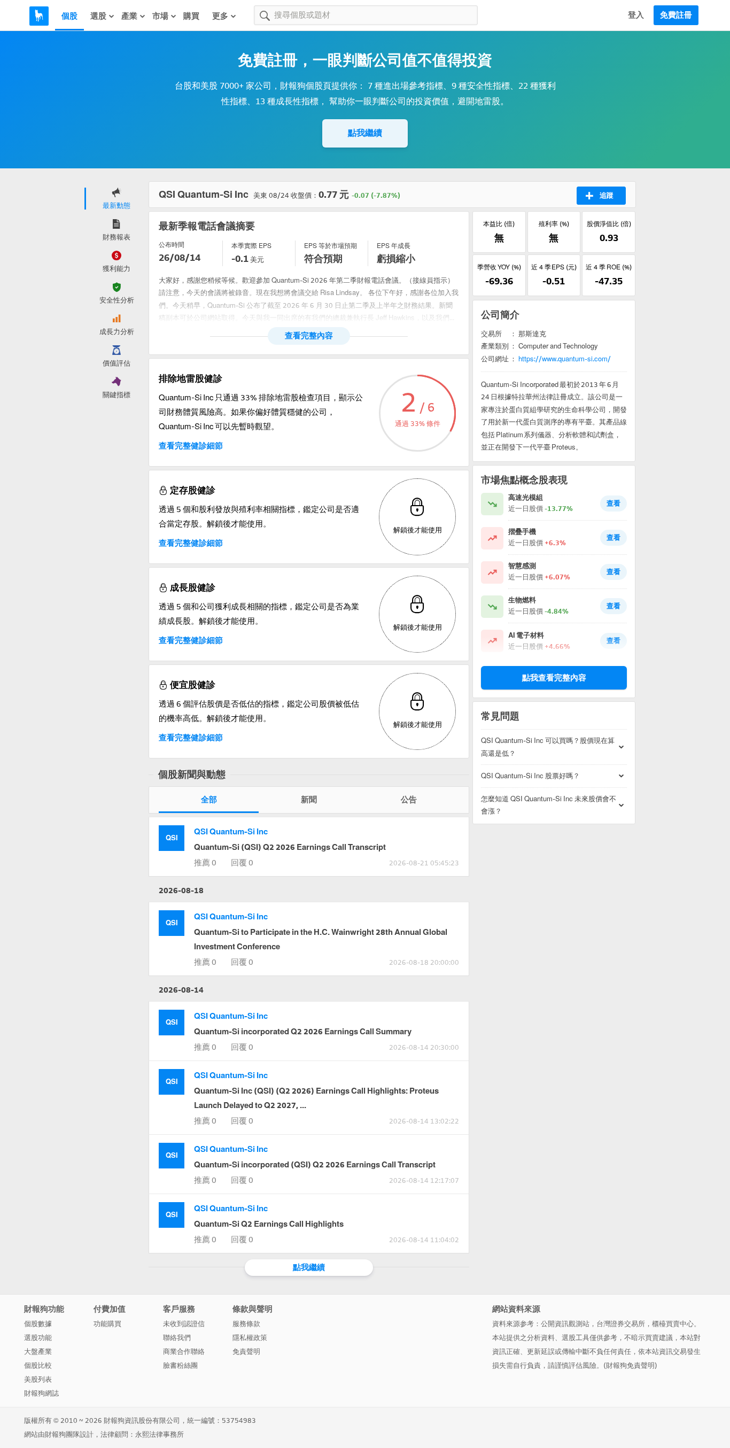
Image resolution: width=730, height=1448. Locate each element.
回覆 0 (242, 863)
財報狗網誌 (41, 1393)
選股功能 (38, 1338)
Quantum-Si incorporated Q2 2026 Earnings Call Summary (302, 1031)
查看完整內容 (309, 335)
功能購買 (107, 1324)
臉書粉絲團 (180, 1365)
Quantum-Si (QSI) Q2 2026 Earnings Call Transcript (290, 847)
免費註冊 (676, 15)
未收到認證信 (184, 1324)
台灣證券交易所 (620, 1324)
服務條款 (246, 1324)
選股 (98, 16)
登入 (636, 15)
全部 (209, 799)
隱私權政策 (249, 1338)
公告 (409, 799)
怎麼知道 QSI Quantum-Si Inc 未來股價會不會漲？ (548, 805)
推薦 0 (205, 863)
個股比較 (38, 1365)
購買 (191, 16)
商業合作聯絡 (184, 1352)
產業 (129, 16)
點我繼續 (365, 133)
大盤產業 (38, 1352)
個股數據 (38, 1324)
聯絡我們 (177, 1338)
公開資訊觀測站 (565, 1324)
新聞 (309, 799)
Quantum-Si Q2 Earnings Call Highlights (269, 1224)
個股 (69, 16)
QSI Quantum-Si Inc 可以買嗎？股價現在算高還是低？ (548, 747)
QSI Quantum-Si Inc (231, 832)
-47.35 (609, 281)
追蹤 (606, 195)
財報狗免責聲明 (630, 1365)
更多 (220, 16)
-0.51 (553, 281)
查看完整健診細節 (191, 446)
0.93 (609, 238)
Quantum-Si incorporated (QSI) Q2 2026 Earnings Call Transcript (315, 1165)
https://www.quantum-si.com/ (564, 359)
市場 (160, 16)
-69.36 (499, 281)
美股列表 (38, 1379)
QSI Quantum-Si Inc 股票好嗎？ (530, 776)
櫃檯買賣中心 (673, 1324)
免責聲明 (246, 1352)
